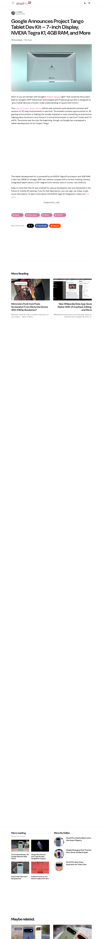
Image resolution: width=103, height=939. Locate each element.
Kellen (20, 12)
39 (16, 40)
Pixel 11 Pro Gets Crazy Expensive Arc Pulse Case (76, 863)
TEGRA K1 (60, 215)
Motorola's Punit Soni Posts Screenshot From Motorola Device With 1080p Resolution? (29, 306)
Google (18, 215)
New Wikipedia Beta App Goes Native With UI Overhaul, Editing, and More (75, 306)
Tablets (47, 215)
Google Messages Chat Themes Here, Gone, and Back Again (78, 851)
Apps (58, 929)
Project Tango (33, 215)
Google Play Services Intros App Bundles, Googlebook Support (38, 857)
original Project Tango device (28, 108)
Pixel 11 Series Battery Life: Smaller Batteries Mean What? (20, 857)
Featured (18, 929)
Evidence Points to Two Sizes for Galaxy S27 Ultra (40, 878)
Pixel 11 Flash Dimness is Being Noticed (19, 878)
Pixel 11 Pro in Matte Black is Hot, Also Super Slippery (78, 839)
